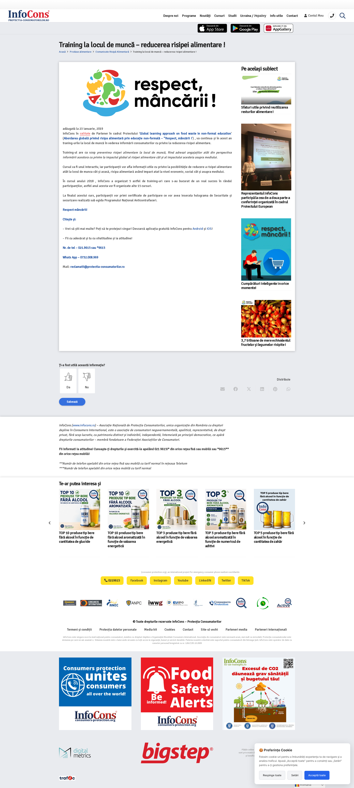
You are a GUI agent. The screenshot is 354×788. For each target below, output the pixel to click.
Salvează (72, 401)
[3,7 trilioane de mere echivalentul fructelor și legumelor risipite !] (266, 319)
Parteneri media (236, 630)
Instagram (160, 580)
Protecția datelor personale (118, 630)
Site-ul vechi (209, 630)
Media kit (150, 630)
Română (305, 784)
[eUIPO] (177, 603)
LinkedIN (205, 580)
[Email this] (222, 389)
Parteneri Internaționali (271, 630)
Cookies (169, 630)
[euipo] (155, 603)
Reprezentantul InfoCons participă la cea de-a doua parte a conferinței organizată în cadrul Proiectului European (265, 200)
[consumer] (69, 603)
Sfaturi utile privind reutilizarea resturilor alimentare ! (264, 109)
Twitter (226, 580)
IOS (209, 229)
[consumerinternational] (91, 603)
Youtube (183, 580)
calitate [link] (85, 133)
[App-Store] (212, 28)
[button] (342, 15)
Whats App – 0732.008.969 (80, 257)
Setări (294, 775)
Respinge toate (272, 775)
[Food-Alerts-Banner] (177, 694)
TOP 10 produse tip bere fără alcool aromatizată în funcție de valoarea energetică (126, 539)
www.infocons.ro (84, 425)
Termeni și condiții (79, 630)
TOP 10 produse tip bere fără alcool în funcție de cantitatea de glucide (76, 537)
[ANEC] (112, 603)
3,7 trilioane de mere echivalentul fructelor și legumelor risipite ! (265, 342)
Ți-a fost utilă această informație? (82, 365)
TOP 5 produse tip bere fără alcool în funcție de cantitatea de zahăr (274, 537)
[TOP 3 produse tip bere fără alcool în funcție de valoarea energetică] (176, 509)
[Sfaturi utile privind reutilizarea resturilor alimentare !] (266, 90)
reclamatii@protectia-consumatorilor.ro (97, 267)
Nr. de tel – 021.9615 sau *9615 (84, 248)
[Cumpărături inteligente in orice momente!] (266, 249)
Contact (188, 630)
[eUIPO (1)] (220, 603)
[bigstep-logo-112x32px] (177, 753)
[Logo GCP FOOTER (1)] (262, 603)
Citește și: (69, 219)
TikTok (246, 580)
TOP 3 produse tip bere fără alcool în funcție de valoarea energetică (176, 537)
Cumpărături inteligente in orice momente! (265, 285)
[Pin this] (275, 389)
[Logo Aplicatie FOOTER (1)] (241, 603)
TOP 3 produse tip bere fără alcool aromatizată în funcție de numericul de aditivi (225, 539)
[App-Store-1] (245, 28)
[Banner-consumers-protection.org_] (95, 694)
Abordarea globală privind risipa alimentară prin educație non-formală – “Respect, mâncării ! (128, 138)
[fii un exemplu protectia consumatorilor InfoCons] (259, 694)
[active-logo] (284, 603)
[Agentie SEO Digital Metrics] (95, 753)
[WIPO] (198, 603)
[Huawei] (278, 28)
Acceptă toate (317, 775)
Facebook (136, 580)
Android (197, 229)
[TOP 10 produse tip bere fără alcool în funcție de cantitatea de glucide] (79, 509)
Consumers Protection (127, 572)
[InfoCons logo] (29, 16)
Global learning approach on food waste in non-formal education (185, 133)
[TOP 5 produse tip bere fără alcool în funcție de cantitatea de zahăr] (274, 509)
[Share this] (235, 389)
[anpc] (134, 603)
